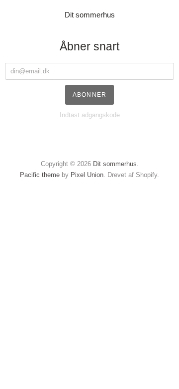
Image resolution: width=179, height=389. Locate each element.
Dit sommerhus (90, 14)
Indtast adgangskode (90, 115)
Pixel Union (87, 175)
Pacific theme (40, 175)
